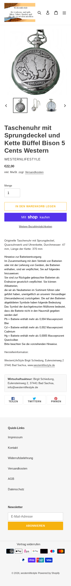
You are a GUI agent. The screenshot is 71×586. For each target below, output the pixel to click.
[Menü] (64, 12)
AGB (11, 478)
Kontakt (13, 447)
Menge (8, 185)
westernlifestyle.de (44, 365)
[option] (20, 105)
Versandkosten (34, 172)
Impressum (15, 437)
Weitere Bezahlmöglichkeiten (35, 226)
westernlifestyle (29, 573)
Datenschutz (16, 489)
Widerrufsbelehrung (20, 458)
